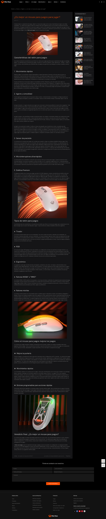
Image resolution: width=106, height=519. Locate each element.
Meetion (13, 9)
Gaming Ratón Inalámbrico (58, 507)
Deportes (55, 503)
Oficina (54, 501)
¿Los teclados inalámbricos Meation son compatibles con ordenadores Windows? (88, 74)
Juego (54, 498)
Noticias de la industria (78, 500)
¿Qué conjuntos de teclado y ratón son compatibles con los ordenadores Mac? (87, 40)
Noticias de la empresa (78, 498)
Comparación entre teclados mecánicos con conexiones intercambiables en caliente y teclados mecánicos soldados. (88, 67)
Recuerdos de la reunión (37, 507)
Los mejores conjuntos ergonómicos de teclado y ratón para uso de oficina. (88, 26)
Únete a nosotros (36, 509)
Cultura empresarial (37, 503)
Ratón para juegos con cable (59, 505)
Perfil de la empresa (37, 498)
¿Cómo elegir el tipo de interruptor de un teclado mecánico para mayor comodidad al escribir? (88, 47)
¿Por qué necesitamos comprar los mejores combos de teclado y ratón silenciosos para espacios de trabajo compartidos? (88, 19)
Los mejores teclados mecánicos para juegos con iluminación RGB (88, 32)
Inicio (13, 498)
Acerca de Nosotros (16, 503)
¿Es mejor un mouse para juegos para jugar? (36, 9)
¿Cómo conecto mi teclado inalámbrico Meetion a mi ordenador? (88, 53)
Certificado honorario (37, 505)
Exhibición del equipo (37, 500)
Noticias (18, 9)
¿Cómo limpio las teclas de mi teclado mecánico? (88, 60)
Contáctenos (14, 510)
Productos (14, 501)
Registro (23, 9)
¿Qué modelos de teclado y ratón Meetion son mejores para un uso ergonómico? (88, 81)
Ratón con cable (56, 510)
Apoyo (13, 505)
